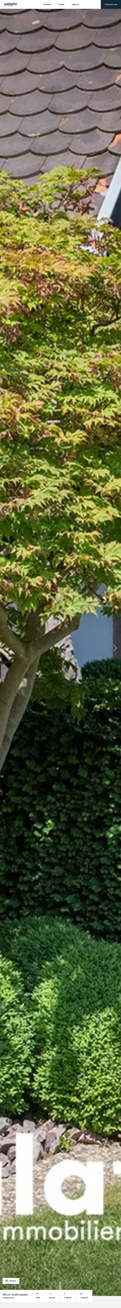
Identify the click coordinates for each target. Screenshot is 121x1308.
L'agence (75, 4)
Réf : (37, 1293)
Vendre (61, 4)
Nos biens (47, 4)
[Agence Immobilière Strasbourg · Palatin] (11, 4)
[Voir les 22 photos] (60, 648)
